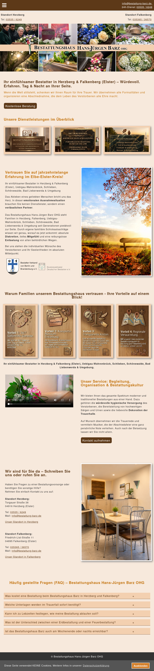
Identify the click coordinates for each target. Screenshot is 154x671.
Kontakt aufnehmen (96, 440)
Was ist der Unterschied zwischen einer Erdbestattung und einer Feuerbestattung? (60, 622)
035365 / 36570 (142, 19)
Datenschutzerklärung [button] (96, 665)
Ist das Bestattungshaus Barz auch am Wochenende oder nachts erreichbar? (56, 631)
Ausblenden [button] (141, 665)
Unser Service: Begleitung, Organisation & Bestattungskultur (112, 383)
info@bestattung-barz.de (137, 3)
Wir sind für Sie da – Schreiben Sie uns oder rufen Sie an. (37, 473)
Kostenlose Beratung (20, 106)
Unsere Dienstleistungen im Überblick (39, 119)
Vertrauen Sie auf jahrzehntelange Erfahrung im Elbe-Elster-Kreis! (36, 174)
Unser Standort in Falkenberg (23, 556)
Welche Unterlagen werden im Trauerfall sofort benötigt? (43, 604)
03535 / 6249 (144, 7)
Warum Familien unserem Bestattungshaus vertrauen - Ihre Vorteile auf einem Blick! (77, 295)
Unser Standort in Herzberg (21, 521)
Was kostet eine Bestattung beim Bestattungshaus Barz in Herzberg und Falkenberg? (62, 596)
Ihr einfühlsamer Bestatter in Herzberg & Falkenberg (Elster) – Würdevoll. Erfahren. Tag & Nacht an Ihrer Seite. (72, 84)
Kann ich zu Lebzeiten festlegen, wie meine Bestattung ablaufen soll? (52, 613)
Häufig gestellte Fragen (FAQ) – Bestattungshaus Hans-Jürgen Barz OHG (77, 582)
